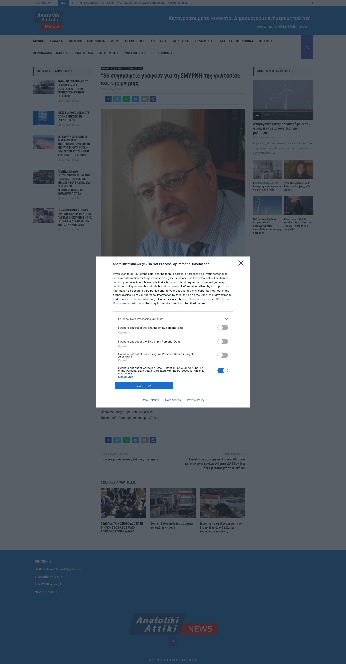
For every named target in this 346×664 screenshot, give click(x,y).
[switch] (222, 327)
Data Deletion (150, 399)
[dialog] (173, 332)
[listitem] (173, 319)
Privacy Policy (195, 399)
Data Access (173, 399)
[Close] (242, 264)
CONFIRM (144, 385)
